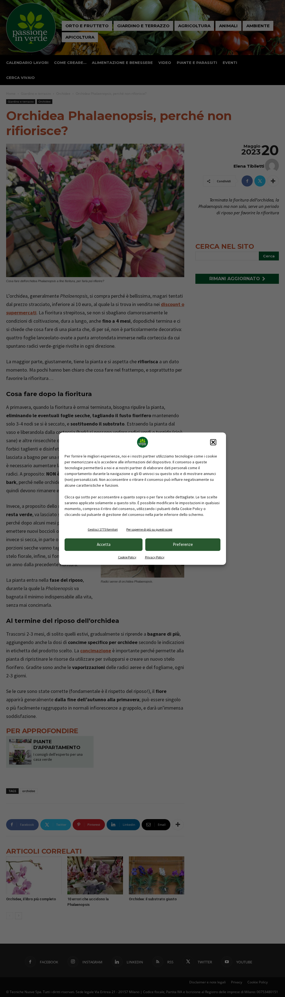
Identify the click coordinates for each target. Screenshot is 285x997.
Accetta (103, 544)
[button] (213, 442)
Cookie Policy (127, 557)
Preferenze (183, 544)
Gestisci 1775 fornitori (103, 529)
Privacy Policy (154, 557)
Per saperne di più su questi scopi (149, 529)
